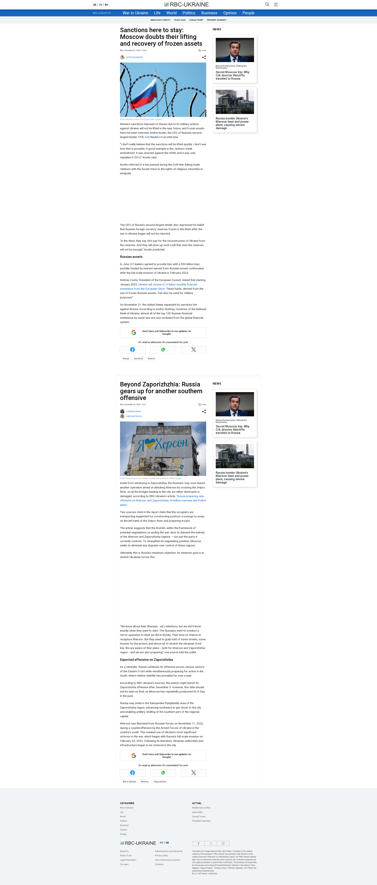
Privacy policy (161, 855)
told (147, 137)
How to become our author (167, 860)
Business (209, 13)
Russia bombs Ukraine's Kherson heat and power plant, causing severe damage (232, 123)
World (171, 13)
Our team (124, 864)
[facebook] (198, 843)
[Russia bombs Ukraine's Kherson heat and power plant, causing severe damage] (235, 102)
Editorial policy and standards (169, 851)
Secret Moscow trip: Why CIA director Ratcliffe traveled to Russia (233, 75)
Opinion (230, 13)
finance (151, 358)
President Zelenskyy (216, 20)
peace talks (180, 20)
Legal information (128, 860)
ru (106, 4)
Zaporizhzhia (160, 781)
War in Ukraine (135, 13)
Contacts (159, 864)
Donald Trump (196, 20)
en (100, 4)
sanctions (138, 358)
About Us (124, 851)
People (248, 13)
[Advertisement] (162, 199)
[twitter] (211, 843)
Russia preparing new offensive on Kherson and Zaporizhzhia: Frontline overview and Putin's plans (163, 500)
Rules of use (126, 855)
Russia (126, 358)
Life (157, 13)
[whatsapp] (223, 843)
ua (94, 4)
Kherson (145, 781)
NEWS (217, 29)
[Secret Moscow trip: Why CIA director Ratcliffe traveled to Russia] (235, 50)
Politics (189, 13)
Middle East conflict (160, 20)
